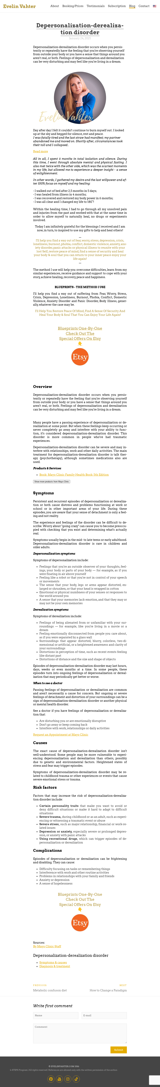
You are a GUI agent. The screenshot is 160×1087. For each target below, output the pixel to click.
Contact (144, 6)
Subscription (117, 6)
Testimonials (96, 6)
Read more (40, 151)
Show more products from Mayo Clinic (51, 481)
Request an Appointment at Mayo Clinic (60, 734)
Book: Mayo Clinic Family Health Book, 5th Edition (74, 474)
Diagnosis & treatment (54, 966)
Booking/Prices (72, 6)
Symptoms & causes (53, 962)
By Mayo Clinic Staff (47, 946)
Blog (132, 6)
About (54, 6)
